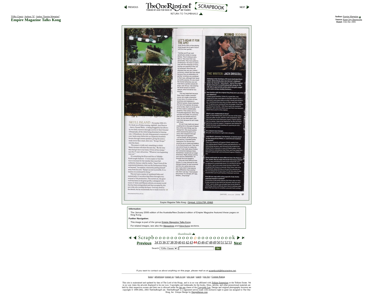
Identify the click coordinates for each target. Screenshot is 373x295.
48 (210, 242)
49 (214, 242)
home (150, 277)
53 (230, 242)
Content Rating (218, 277)
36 (164, 242)
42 (187, 242)
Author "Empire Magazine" (48, 16)
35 (160, 242)
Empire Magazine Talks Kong (176, 222)
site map (190, 277)
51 (222, 242)
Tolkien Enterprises (220, 282)
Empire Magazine (350, 16)
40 (179, 242)
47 (207, 242)
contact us (169, 277)
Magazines (168, 226)
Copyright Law (204, 287)
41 (183, 242)
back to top (180, 277)
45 (199, 242)
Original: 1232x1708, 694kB (200, 202)
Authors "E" (29, 16)
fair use (182, 287)
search (198, 277)
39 (175, 242)
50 (218, 242)
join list (206, 277)
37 (168, 242)
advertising (159, 277)
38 (172, 242)
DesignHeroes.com (199, 292)
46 (203, 242)
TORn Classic (17, 16)
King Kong (184, 226)
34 (156, 242)
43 (191, 242)
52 (226, 242)
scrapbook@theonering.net (222, 270)
